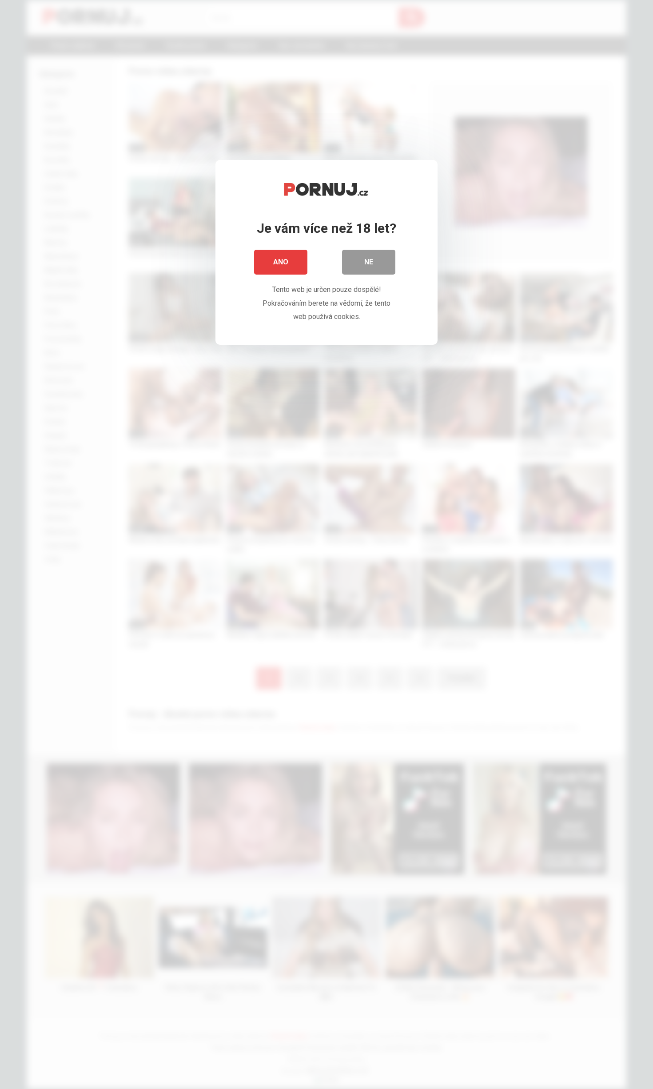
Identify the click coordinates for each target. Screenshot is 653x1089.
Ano (280, 262)
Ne (368, 262)
